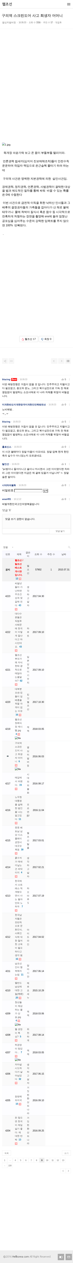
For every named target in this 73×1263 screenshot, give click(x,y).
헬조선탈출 (28, 840)
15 (20, 785)
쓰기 (66, 1153)
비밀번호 (7, 490)
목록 (6, 1153)
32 (20, 1079)
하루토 (28, 632)
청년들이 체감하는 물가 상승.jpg (19, 1009)
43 (20, 605)
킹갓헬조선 (28, 702)
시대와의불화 (9, 485)
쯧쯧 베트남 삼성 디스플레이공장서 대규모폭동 (19, 838)
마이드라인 (28, 937)
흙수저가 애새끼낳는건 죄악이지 (19, 865)
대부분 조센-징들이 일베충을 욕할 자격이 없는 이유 (19, 700)
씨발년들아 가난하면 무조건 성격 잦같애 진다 (19, 594)
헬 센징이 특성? (19, 1033)
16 (17, 714)
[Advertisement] (36, 90)
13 (20, 1139)
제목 (19, 554)
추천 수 (51, 554)
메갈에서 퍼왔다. (19, 781)
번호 (7, 554)
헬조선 (28, 570)
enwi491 (6, 499)
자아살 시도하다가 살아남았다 (19, 1071)
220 (10, 1165)
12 (17, 578)
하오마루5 (28, 895)
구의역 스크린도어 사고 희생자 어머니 (32, 15)
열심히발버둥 (9, 22)
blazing (6, 379)
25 (17, 997)
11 (20, 819)
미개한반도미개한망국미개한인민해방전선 (24, 404)
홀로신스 (6, 447)
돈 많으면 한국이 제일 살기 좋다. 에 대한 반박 (19, 1128)
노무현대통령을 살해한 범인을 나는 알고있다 (19, 808)
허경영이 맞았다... (19, 1049)
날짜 (63, 554)
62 (21, 680)
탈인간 (5, 464)
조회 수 (38, 554)
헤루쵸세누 (28, 990)
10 (47, 1160)
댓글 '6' (6, 510)
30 (22, 849)
